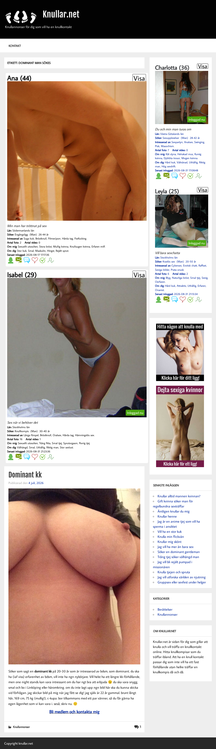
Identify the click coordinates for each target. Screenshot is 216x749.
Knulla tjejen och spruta (174, 572)
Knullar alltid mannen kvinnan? (179, 496)
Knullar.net (61, 14)
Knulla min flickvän (171, 536)
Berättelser (165, 609)
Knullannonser (21, 727)
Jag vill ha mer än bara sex (175, 547)
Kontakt (15, 46)
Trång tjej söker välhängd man (178, 557)
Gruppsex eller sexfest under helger (182, 582)
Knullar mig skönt (169, 541)
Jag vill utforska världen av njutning (182, 577)
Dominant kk (25, 475)
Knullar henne (167, 516)
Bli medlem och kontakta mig (74, 711)
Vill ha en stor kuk (170, 531)
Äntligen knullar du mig (174, 511)
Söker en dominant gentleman (179, 552)
